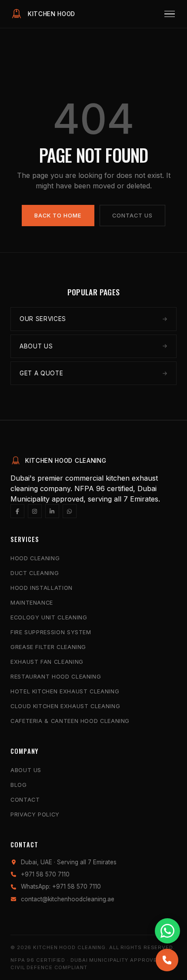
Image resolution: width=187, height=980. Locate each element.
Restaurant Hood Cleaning (55, 676)
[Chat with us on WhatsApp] (167, 930)
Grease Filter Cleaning (48, 647)
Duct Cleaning (34, 573)
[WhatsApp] (70, 511)
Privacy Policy (35, 814)
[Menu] (170, 14)
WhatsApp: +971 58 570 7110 (61, 886)
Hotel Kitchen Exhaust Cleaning (64, 691)
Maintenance (31, 602)
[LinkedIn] (52, 511)
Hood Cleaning (35, 558)
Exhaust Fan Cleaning (46, 662)
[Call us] (167, 960)
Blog (18, 785)
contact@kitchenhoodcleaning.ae (67, 899)
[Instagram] (35, 511)
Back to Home (57, 215)
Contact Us (132, 215)
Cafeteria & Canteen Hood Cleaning (70, 721)
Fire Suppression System (50, 632)
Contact (25, 799)
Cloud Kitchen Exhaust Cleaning (65, 706)
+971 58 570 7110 (45, 874)
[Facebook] (17, 511)
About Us (25, 770)
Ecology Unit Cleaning (48, 617)
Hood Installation (41, 588)
